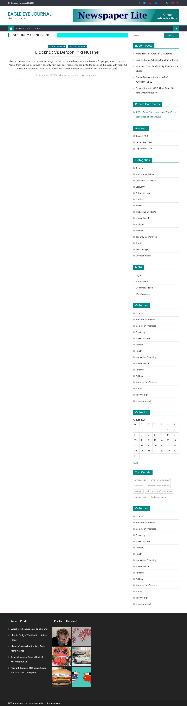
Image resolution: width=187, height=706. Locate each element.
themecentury (53, 703)
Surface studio (158, 497)
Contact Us (23, 28)
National (140, 224)
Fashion (139, 199)
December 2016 (144, 142)
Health (139, 205)
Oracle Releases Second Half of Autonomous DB (152, 79)
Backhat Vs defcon (57, 46)
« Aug (135, 462)
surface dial (140, 497)
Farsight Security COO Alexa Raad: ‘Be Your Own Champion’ (155, 90)
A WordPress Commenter (149, 112)
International (142, 218)
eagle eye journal (29, 14)
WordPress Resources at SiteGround (154, 53)
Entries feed (142, 281)
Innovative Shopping (146, 211)
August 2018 (142, 136)
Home (37, 28)
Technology (142, 249)
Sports (139, 243)
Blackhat (138, 485)
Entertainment (143, 193)
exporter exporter (70, 75)
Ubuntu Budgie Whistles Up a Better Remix (157, 60)
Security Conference (77, 46)
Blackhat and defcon (158, 485)
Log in (139, 275)
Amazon (140, 168)
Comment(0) (91, 75)
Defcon (138, 491)
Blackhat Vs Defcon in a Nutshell (68, 52)
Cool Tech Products (146, 180)
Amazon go (140, 480)
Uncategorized (143, 255)
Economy (140, 186)
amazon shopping (160, 480)
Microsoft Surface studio (159, 491)
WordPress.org (143, 294)
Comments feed (144, 287)
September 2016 (144, 148)
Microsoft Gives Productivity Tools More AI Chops (157, 68)
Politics (139, 230)
